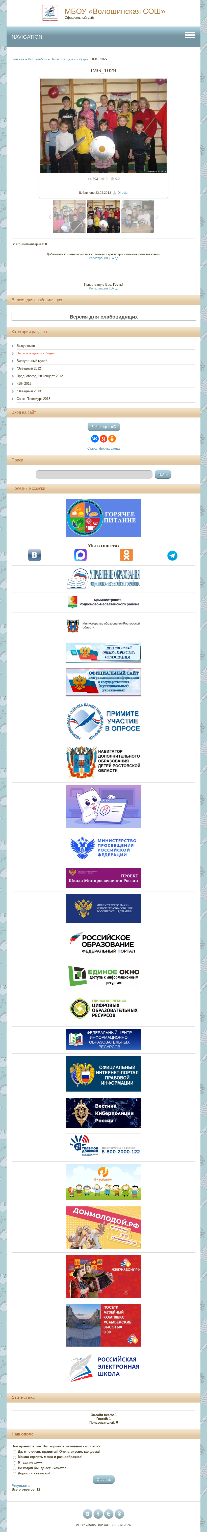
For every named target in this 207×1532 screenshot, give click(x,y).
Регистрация (98, 258)
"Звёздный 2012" (29, 368)
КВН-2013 (24, 383)
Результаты (21, 1486)
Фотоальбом (37, 59)
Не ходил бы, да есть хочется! (42, 1468)
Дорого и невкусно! (34, 1473)
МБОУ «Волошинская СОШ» (115, 11)
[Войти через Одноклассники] (112, 439)
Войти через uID (103, 427)
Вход (114, 258)
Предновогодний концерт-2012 (40, 376)
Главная (18, 59)
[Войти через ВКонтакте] (95, 439)
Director (123, 192)
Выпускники (26, 346)
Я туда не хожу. (30, 1462)
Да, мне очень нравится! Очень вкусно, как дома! (59, 1451)
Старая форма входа (103, 448)
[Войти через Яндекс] (103, 439)
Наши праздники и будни (69, 59)
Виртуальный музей (32, 361)
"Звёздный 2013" (29, 391)
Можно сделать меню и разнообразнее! (50, 1457)
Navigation (27, 37)
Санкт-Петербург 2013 (33, 399)
